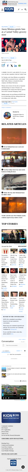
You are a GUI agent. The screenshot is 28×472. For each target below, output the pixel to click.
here (12, 334)
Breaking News (5, 443)
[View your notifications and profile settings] (24, 350)
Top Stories (15, 101)
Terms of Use (5, 433)
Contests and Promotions (8, 445)
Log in (20, 339)
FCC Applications (6, 429)
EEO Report (5, 428)
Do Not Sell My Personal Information (11, 435)
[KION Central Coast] (11, 9)
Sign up (23, 339)
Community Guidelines (7, 426)
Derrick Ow (5, 58)
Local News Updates (7, 447)
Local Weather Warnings (8, 450)
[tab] (6, 351)
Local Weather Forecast (7, 449)
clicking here (13, 329)
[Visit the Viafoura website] (23, 381)
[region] (14, 360)
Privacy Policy (5, 431)
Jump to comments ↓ (7, 107)
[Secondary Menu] (4, 9)
